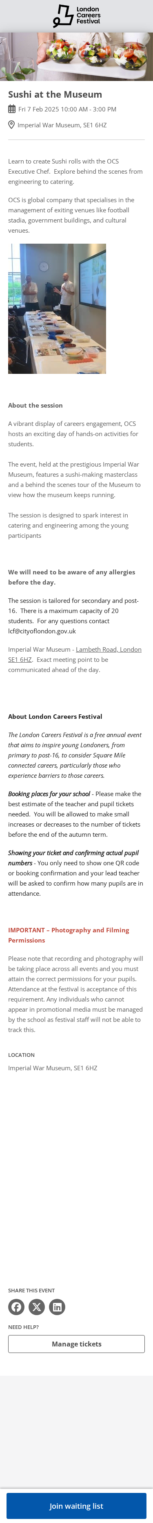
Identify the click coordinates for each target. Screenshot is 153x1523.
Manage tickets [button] (77, 1344)
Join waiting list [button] (76, 1506)
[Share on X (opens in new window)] (37, 1307)
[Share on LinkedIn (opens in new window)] (57, 1307)
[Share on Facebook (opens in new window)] (16, 1307)
